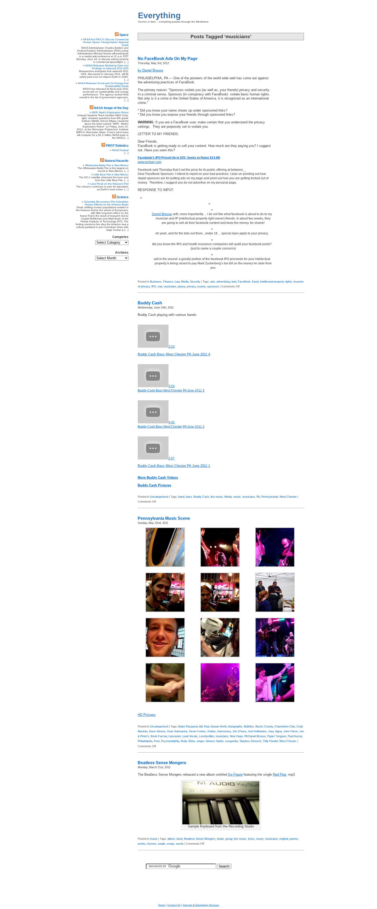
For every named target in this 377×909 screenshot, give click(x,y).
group (229, 838)
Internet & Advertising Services (201, 905)
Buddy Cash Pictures (154, 485)
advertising (223, 281)
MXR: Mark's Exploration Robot (110, 112)
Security (195, 281)
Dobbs (211, 731)
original (283, 838)
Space (123, 35)
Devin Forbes (197, 731)
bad (234, 281)
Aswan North (219, 726)
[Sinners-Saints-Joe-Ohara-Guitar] (275, 701)
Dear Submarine (177, 731)
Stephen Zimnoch (250, 741)
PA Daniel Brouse (255, 736)
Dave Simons (157, 731)
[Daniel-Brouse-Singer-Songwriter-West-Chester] (165, 566)
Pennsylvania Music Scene (164, 518)
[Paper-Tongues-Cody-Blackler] (165, 656)
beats (220, 838)
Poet (157, 741)
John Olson (290, 731)
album (171, 838)
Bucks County (264, 726)
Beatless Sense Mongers (162, 763)
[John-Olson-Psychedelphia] (165, 611)
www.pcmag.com (149, 162)
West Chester (288, 496)
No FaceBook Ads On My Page (167, 58)
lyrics (251, 838)
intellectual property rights (276, 281)
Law (177, 281)
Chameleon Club (284, 726)
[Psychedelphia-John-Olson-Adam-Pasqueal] (220, 701)
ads (212, 281)
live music (217, 496)
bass (189, 496)
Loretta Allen (206, 736)
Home (161, 905)
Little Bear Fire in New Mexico (111, 174)
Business (156, 281)
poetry (141, 843)
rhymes (151, 843)
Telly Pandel (270, 741)
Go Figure (235, 774)
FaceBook (244, 281)
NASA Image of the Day (111, 108)
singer (200, 741)
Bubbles (249, 726)
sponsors (213, 286)
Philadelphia (145, 741)
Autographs (235, 726)
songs (170, 843)
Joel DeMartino (257, 731)
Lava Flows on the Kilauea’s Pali (109, 183)
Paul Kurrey (295, 736)
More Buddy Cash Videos (158, 478)
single (161, 843)
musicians (170, 286)
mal (160, 286)
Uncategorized (159, 496)
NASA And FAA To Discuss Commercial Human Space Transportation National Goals (105, 42)
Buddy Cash (150, 303)
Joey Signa (275, 731)
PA (258, 496)
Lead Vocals (189, 736)
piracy (181, 286)
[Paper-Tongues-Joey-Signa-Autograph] (220, 656)
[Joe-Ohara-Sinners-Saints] (275, 566)
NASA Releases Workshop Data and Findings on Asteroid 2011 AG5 (106, 67)
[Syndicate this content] (116, 35)
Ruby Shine (188, 741)
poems (294, 838)
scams (201, 286)
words (180, 843)
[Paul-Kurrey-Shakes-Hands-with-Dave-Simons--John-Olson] (165, 701)
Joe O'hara (239, 731)
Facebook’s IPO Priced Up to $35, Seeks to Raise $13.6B (179, 157)
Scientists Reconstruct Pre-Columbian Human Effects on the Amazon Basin (106, 203)
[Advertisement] (288, 142)
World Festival (120, 150)
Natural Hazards (116, 161)
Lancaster (174, 736)
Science (122, 197)
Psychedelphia (170, 741)
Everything (159, 15)
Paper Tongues (276, 736)
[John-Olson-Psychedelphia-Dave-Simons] (220, 611)
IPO (153, 286)
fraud (255, 281)
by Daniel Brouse (150, 70)
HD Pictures (147, 715)
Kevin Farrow (159, 736)
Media (184, 281)
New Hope (236, 736)
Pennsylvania (269, 496)
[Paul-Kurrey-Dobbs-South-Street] (275, 656)
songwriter (231, 741)
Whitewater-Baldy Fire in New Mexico (106, 165)
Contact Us (174, 905)
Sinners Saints (215, 741)
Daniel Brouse (162, 214)
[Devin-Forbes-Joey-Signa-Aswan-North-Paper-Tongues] (220, 566)
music (237, 496)
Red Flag (279, 774)
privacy (191, 286)
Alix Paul (204, 726)
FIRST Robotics (117, 145)
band (181, 496)
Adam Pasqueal (187, 726)
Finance (168, 281)
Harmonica (224, 731)
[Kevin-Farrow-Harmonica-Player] (275, 611)
